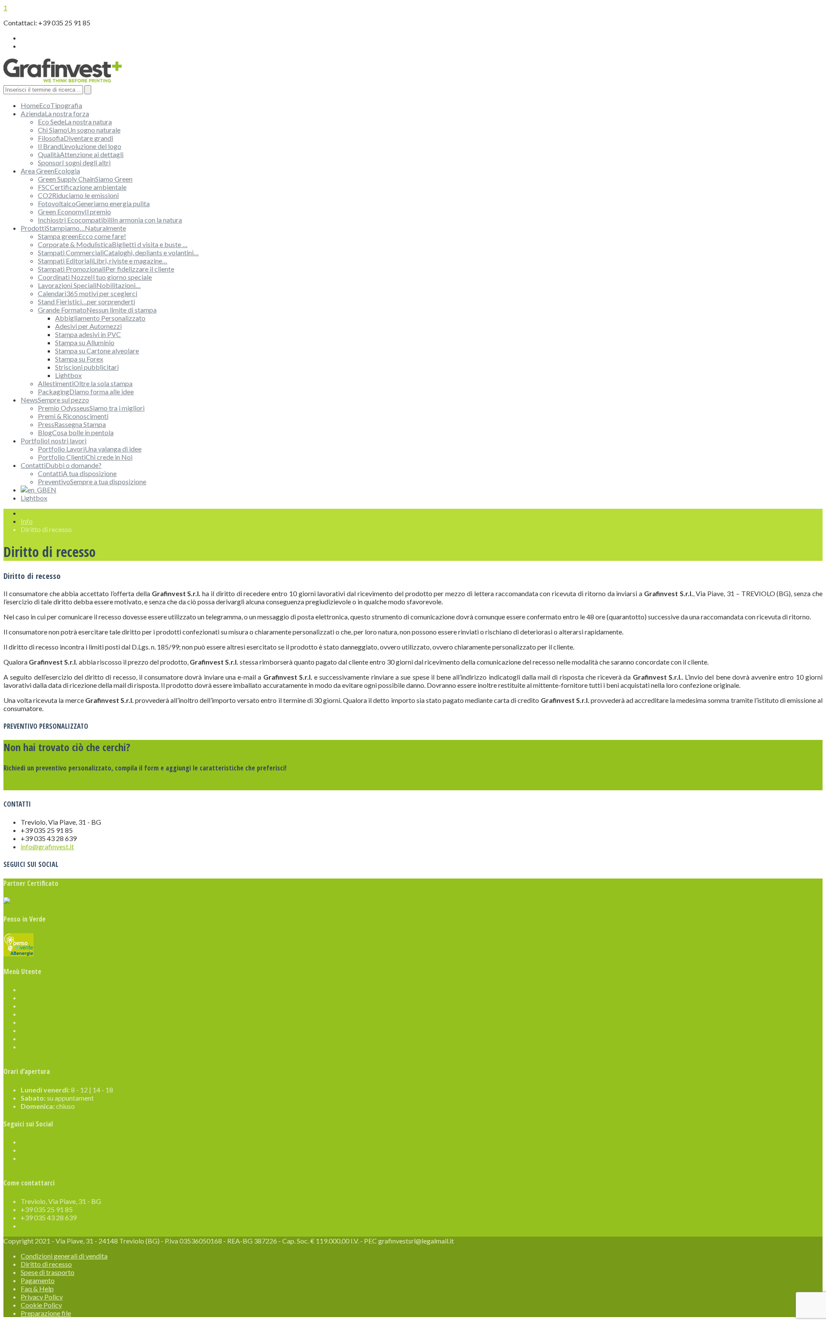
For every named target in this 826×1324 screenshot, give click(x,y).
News (55, 400)
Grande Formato (97, 310)
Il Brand (79, 146)
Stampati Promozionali (106, 269)
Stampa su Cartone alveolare (97, 350)
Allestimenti (85, 383)
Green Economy (74, 211)
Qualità (80, 154)
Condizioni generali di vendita (64, 989)
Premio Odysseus (91, 408)
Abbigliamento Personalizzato (100, 318)
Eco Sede (75, 122)
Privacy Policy (42, 1030)
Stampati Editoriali (102, 261)
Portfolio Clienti (85, 457)
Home (51, 105)
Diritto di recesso (46, 997)
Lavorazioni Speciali (89, 285)
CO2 (78, 195)
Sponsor (74, 162)
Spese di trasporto (47, 1006)
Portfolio (53, 440)
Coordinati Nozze (95, 277)
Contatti (61, 465)
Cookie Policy (41, 1038)
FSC (82, 187)
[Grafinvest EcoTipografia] (62, 81)
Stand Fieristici (86, 301)
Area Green (50, 171)
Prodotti (73, 228)
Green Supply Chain (85, 179)
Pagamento (38, 1014)
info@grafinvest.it (47, 846)
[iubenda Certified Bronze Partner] (55, 901)
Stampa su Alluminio (84, 342)
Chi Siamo (79, 130)
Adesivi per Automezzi (88, 326)
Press (72, 424)
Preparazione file (46, 1046)
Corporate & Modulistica (113, 244)
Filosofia (75, 138)
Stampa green (82, 236)
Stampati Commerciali (118, 252)
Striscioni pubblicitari (87, 367)
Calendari (87, 293)
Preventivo (92, 481)
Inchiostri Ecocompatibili (110, 220)
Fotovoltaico (94, 203)
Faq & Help (37, 1022)
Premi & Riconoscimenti (73, 416)
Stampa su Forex (79, 359)
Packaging (86, 391)
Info (27, 521)
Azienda (55, 113)
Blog (76, 432)
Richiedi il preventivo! (35, 786)
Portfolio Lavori (90, 449)
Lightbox (68, 375)
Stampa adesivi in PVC (88, 334)
